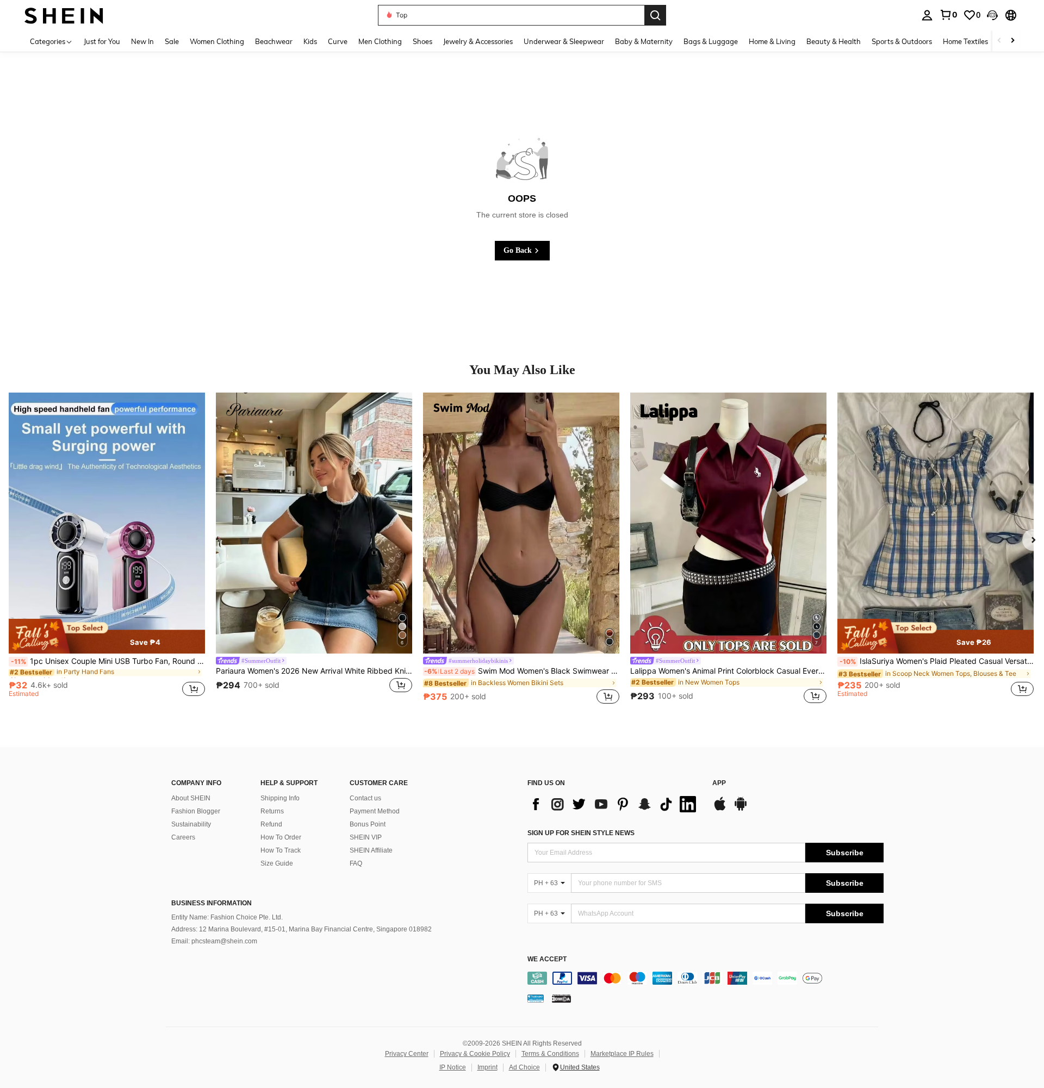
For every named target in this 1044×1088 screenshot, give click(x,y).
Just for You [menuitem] (102, 41)
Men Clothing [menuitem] (380, 41)
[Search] (655, 15)
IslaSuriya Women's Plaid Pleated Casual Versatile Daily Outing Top (937, 661)
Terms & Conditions (550, 1054)
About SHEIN (190, 798)
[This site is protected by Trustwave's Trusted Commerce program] (535, 998)
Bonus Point (368, 824)
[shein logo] (63, 15)
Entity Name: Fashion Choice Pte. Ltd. (227, 917)
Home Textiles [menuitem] (965, 41)
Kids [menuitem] (310, 41)
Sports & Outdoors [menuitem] (902, 41)
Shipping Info (280, 798)
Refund (271, 824)
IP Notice (452, 1067)
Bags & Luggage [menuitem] (710, 41)
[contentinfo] (705, 978)
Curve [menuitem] (337, 41)
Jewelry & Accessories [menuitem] (478, 41)
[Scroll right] (1012, 41)
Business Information (211, 903)
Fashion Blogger (195, 811)
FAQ (356, 863)
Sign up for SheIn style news (581, 833)
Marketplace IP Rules (622, 1054)
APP (719, 783)
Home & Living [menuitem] (772, 41)
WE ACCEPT (547, 959)
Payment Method (375, 811)
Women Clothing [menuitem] (217, 41)
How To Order (280, 837)
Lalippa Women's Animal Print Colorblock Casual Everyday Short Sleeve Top (728, 671)
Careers (183, 837)
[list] (614, 804)
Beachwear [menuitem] (274, 41)
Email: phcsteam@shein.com (214, 941)
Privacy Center (406, 1054)
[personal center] (927, 15)
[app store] (720, 809)
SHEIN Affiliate (371, 850)
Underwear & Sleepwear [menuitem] (564, 41)
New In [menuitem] (142, 41)
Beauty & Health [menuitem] (833, 41)
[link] (948, 14)
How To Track (280, 850)
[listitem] (107, 550)
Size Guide (276, 863)
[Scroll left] (999, 41)
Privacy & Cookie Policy (475, 1054)
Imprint (487, 1067)
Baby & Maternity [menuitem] (644, 41)
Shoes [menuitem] (422, 41)
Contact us (365, 798)
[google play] (740, 809)
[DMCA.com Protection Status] (561, 998)
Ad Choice (524, 1067)
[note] (107, 636)
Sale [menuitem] (172, 41)
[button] (992, 15)
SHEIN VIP (366, 837)
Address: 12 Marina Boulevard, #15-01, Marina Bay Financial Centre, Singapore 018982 (301, 929)
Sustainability (191, 824)
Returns (272, 811)
